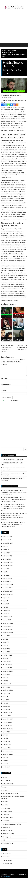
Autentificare (7, 854)
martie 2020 (6, 709)
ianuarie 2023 (7, 620)
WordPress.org (7, 863)
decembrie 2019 (7, 719)
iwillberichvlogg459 (16, 95)
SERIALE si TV (6, 827)
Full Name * (4, 378)
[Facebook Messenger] (11, 105)
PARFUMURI (6, 814)
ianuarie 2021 (6, 687)
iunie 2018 (6, 760)
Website (3, 391)
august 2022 (6, 636)
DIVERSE (5, 790)
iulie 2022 (5, 639)
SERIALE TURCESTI (8, 97)
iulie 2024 (5, 572)
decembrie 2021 (7, 661)
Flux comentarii (7, 860)
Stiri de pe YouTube (8, 834)
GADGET (5, 802)
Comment (4, 364)
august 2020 (6, 693)
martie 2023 (6, 613)
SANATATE (6, 821)
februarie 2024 (7, 578)
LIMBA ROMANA (7, 811)
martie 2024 (6, 575)
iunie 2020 (6, 700)
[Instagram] (14, 105)
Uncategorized (7, 837)
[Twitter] (5, 105)
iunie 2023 (6, 604)
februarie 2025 (7, 556)
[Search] (25, 449)
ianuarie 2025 (7, 559)
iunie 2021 (5, 681)
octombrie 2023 (7, 591)
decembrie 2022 (8, 623)
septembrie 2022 (8, 633)
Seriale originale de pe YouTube (12, 824)
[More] (17, 105)
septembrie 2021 (8, 671)
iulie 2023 (5, 601)
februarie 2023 (7, 617)
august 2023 (6, 597)
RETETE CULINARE (8, 818)
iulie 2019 (5, 735)
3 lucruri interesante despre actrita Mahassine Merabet (12, 517)
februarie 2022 (7, 655)
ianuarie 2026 (7, 540)
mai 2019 (5, 738)
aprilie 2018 (6, 767)
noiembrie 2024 (7, 562)
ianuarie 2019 (6, 748)
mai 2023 (5, 607)
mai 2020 (5, 703)
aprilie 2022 (6, 649)
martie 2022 (6, 652)
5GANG (5, 777)
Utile (4, 840)
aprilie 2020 (6, 706)
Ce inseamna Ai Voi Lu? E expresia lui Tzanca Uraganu (21, 347)
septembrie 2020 (8, 690)
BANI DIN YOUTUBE (8, 784)
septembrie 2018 (8, 754)
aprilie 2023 (6, 610)
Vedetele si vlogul (8, 843)
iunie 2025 (6, 549)
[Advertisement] (14, 25)
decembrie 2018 (7, 751)
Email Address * (6, 385)
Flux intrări (6, 857)
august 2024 (6, 569)
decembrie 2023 (8, 585)
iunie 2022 (6, 642)
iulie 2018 (5, 757)
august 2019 (6, 732)
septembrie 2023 (8, 594)
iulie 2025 (5, 546)
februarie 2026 (7, 537)
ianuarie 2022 (7, 658)
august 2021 (6, 674)
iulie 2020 (5, 697)
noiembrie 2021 (7, 665)
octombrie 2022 (7, 629)
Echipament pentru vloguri (10, 793)
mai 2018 (5, 764)
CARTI (4, 787)
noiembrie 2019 (7, 722)
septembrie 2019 (8, 728)
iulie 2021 (5, 677)
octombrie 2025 (7, 543)
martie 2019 (6, 741)
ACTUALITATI (6, 781)
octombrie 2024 (8, 565)
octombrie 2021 (7, 668)
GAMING (5, 805)
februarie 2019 (7, 744)
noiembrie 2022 (7, 626)
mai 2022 (5, 645)
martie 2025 (6, 553)
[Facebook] (2, 105)
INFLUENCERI (6, 808)
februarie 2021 (7, 684)
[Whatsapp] (8, 105)
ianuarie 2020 (7, 716)
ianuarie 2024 (7, 581)
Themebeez (6, 876)
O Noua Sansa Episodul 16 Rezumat (13, 459)
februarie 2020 (7, 712)
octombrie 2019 (7, 725)
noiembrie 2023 (7, 588)
